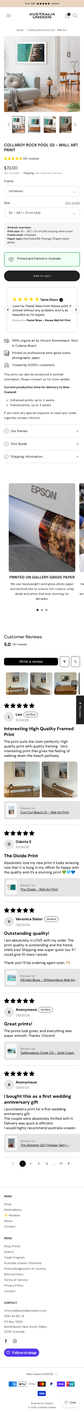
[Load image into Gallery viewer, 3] (34, 124)
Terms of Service (16, 1280)
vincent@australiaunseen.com (25, 1310)
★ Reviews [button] (80, 709)
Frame (8, 181)
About (8, 1221)
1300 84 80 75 (14, 1316)
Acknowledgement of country (25, 1269)
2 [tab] (42, 610)
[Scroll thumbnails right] (74, 683)
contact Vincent (28, 418)
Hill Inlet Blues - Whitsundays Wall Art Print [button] (47, 980)
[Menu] (8, 15)
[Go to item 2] (41, 683)
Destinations (13, 1210)
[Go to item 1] (17, 683)
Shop (7, 1204)
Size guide (72, 203)
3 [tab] (46, 610)
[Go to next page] (69, 1164)
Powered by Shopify (42, 1403)
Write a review (31, 661)
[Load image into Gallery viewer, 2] (18, 124)
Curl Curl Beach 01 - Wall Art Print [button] (44, 812)
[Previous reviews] (8, 310)
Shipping (28, 173)
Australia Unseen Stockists (23, 1263)
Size (7, 203)
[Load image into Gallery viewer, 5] (65, 124)
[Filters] (64, 661)
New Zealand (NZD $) (39, 1374)
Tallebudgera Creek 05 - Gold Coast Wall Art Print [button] (47, 1053)
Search (9, 1252)
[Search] (75, 15)
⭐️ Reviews (12, 1215)
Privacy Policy (13, 1285)
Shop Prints (12, 1246)
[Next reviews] (76, 310)
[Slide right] (75, 124)
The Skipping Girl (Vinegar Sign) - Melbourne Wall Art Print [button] (44, 1145)
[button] (13, 158)
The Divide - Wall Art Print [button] (39, 889)
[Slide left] (9, 124)
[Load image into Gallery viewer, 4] (49, 124)
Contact (9, 1226)
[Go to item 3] (65, 683)
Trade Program (14, 1257)
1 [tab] (38, 610)
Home (19, 30)
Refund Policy (13, 1274)
